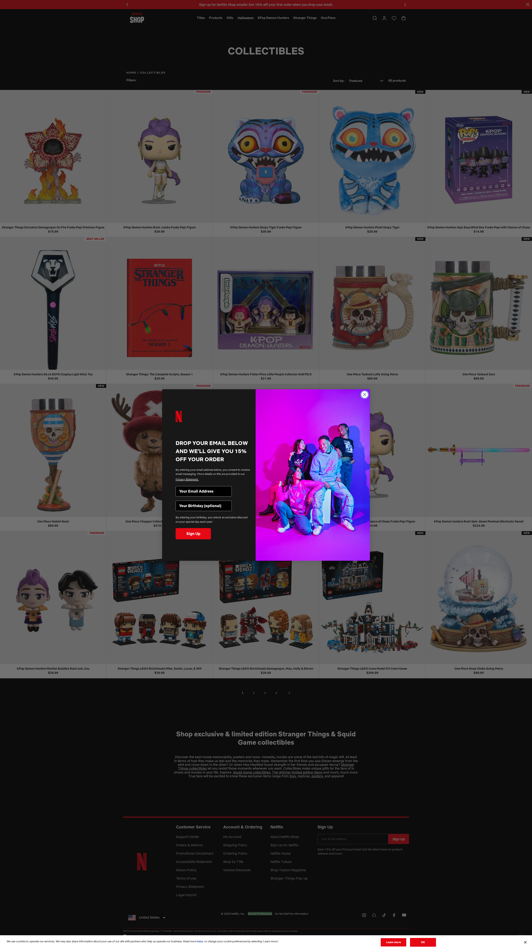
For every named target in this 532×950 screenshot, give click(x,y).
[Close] (525, 942)
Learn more (393, 942)
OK (423, 942)
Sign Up (193, 533)
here (200, 941)
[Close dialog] (364, 394)
